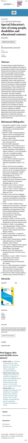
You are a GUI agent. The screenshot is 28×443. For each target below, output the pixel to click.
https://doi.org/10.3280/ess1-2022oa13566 (10, 47)
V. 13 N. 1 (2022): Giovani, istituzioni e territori (11, 21)
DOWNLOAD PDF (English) (8, 42)
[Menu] (14, 12)
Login (26, 1)
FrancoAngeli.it (6, 415)
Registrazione (20, 1)
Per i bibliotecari (7, 426)
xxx (13, 361)
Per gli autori (6, 424)
